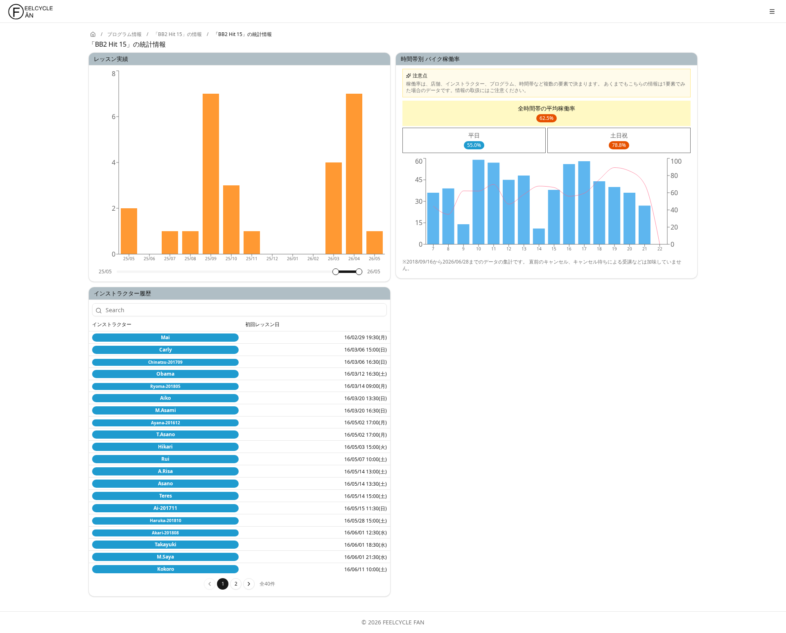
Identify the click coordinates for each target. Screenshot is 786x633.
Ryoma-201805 (165, 386)
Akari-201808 (165, 533)
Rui (165, 458)
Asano (165, 483)
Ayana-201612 (165, 423)
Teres (165, 495)
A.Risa (165, 471)
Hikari (165, 446)
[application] (239, 168)
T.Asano (165, 434)
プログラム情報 (124, 34)
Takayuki (165, 544)
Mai (165, 337)
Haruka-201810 (165, 520)
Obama (165, 373)
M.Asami (165, 410)
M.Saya (165, 556)
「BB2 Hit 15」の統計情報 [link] (242, 34)
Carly (165, 349)
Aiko (165, 397)
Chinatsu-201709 (165, 362)
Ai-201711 (165, 508)
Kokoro (165, 568)
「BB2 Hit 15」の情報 (177, 34)
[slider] (335, 271)
